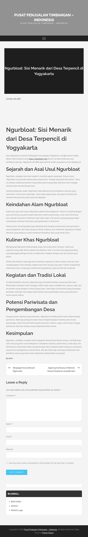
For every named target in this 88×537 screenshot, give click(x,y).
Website (9, 449)
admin (10, 358)
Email (9, 436)
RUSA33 (14, 506)
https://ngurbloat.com (38, 159)
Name (9, 424)
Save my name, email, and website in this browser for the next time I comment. (41, 463)
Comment (11, 395)
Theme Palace (48, 533)
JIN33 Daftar (16, 501)
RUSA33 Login (17, 510)
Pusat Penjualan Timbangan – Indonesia (40, 529)
